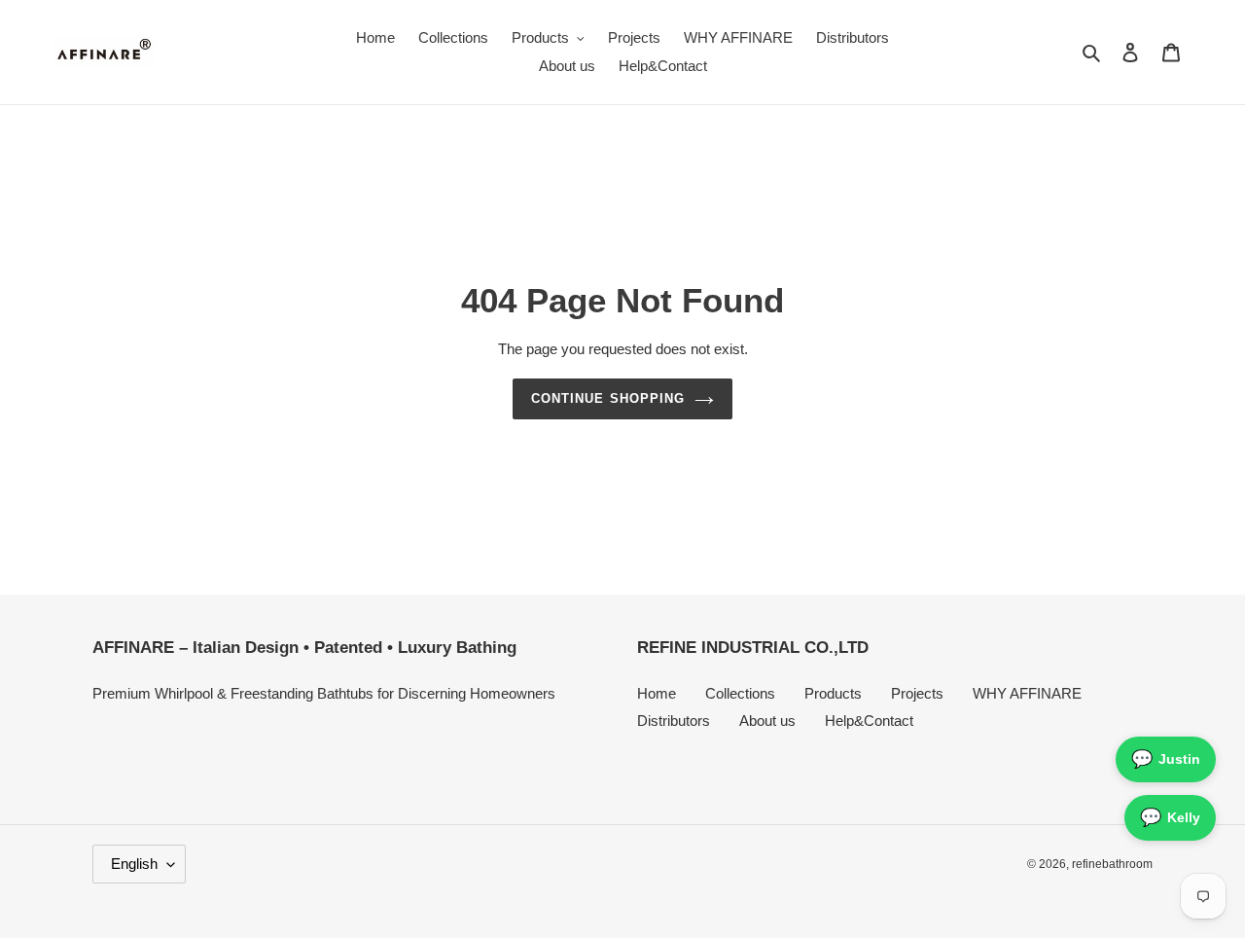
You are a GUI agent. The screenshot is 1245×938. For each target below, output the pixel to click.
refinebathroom (1112, 864)
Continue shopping (608, 398)
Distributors (673, 720)
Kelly (1170, 817)
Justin (1165, 759)
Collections (740, 693)
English (134, 863)
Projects (917, 693)
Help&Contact (869, 720)
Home (656, 693)
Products (833, 693)
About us (767, 720)
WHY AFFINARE (1027, 693)
